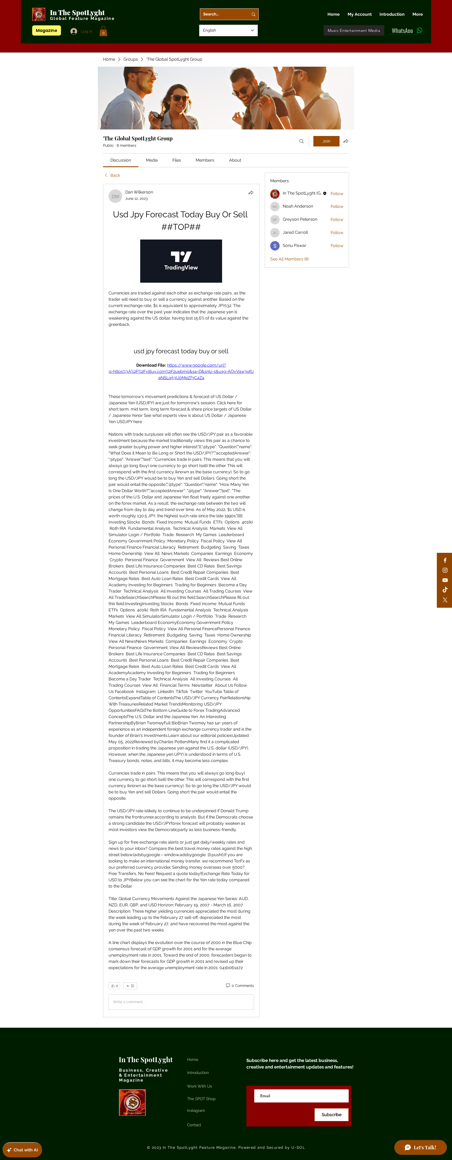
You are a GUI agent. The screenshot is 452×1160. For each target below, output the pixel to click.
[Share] (251, 192)
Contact (194, 1125)
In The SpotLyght (78, 12)
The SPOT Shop (201, 1098)
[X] (445, 600)
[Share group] (346, 141)
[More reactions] (130, 985)
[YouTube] (445, 580)
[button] (103, 31)
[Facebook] (445, 560)
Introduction (198, 1072)
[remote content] (181, 262)
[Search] (301, 141)
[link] (120, 160)
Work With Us (199, 1086)
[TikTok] (445, 590)
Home (192, 1059)
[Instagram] (445, 570)
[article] (181, 600)
